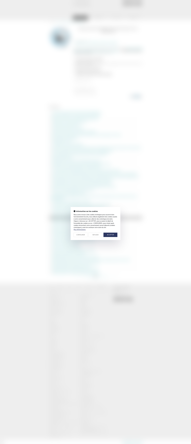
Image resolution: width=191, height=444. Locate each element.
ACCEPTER (110, 235)
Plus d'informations (80, 230)
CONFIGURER (80, 235)
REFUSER (95, 235)
